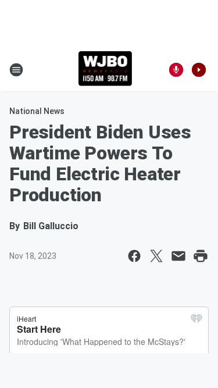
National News (37, 111)
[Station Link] (105, 69)
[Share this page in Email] (178, 256)
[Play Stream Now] (199, 70)
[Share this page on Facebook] (134, 256)
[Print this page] (200, 256)
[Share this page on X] (156, 256)
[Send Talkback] (176, 70)
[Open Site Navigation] (16, 70)
